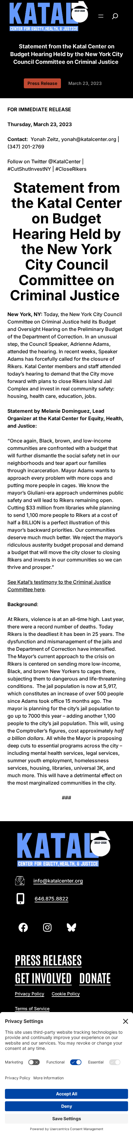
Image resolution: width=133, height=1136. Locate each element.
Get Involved (43, 977)
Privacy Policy (29, 993)
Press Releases (48, 959)
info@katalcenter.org (58, 881)
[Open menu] (101, 16)
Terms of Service (32, 1008)
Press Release (42, 83)
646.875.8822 (51, 899)
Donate (95, 977)
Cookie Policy (66, 993)
